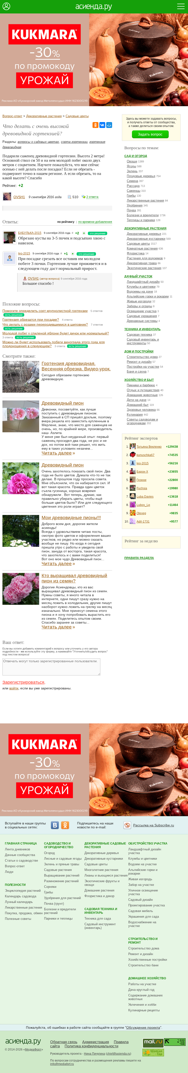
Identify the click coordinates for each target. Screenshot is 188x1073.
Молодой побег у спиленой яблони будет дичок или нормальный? (55, 333)
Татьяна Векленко (149, 446)
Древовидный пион (63, 403)
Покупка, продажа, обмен (24, 913)
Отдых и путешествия (143, 390)
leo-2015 (24, 253)
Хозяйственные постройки (147, 959)
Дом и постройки (138, 351)
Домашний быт (138, 405)
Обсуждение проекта (143, 1027)
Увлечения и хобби (142, 1004)
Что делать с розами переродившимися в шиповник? (45, 324)
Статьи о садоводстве (21, 860)
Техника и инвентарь (142, 329)
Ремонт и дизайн (139, 362)
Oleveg (141, 513)
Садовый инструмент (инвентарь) (100, 926)
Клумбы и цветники (141, 286)
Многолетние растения (101, 870)
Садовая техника (139, 334)
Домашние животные (142, 395)
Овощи (132, 161)
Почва (131, 210)
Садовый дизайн (140, 900)
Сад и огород (135, 156)
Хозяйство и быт (139, 380)
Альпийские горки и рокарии (148, 296)
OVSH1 (19, 197)
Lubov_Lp (143, 505)
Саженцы (133, 191)
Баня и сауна (136, 371)
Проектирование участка (146, 905)
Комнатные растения (142, 248)
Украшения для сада (143, 916)
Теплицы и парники (141, 220)
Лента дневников (17, 849)
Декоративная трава (142, 263)
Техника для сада (97, 918)
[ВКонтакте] (102, 125)
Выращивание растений (61, 875)
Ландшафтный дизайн (143, 282)
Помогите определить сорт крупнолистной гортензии (45, 311)
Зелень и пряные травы (61, 864)
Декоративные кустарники (146, 238)
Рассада (133, 186)
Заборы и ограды (139, 306)
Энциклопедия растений (23, 890)
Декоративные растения (44, 116)
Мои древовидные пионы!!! (71, 517)
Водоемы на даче (140, 291)
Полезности (15, 885)
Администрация (95, 1042)
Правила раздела (139, 558)
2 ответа (92, 197)
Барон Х (142, 471)
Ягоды (131, 166)
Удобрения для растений (62, 898)
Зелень (132, 171)
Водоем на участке (142, 864)
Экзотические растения (144, 268)
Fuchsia (142, 488)
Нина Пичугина (94, 1053)
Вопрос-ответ (12, 116)
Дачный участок (138, 276)
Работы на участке (142, 984)
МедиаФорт (33, 1049)
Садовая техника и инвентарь (100, 910)
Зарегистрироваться (23, 682)
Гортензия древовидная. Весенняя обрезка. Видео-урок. (76, 366)
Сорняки (50, 887)
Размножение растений (61, 881)
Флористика (135, 253)
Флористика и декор (99, 896)
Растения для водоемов (145, 258)
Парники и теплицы (58, 918)
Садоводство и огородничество (58, 845)
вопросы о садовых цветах (38, 142)
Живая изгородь (140, 879)
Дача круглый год (141, 990)
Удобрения (134, 205)
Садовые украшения (142, 316)
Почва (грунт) (54, 903)
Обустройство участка (147, 843)
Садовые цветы (77, 116)
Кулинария (135, 414)
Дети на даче (136, 400)
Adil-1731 (143, 521)
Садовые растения (58, 870)
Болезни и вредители (143, 215)
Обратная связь (63, 1042)
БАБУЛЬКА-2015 (29, 233)
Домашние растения (99, 890)
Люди (9, 872)
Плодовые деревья (141, 176)
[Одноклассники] (95, 125)
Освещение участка (141, 311)
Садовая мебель (140, 911)
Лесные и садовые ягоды (63, 858)
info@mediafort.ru (62, 1064)
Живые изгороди (139, 301)
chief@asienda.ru (118, 1053)
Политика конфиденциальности (91, 1046)
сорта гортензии (74, 142)
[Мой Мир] (109, 125)
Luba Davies (145, 496)
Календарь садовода (20, 896)
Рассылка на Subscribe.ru (153, 825)
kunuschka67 (145, 455)
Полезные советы (18, 919)
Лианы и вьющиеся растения (106, 875)
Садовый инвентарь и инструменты (143, 341)
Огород (49, 853)
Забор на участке (141, 885)
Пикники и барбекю (141, 385)
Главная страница (21, 843)
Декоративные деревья (144, 234)
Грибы (131, 195)
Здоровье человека (141, 409)
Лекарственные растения (145, 200)
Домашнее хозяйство (147, 978)
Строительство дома (142, 357)
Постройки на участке (143, 366)
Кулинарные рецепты (144, 1010)
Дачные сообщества (20, 855)
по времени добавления (95, 222)
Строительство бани (143, 965)
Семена (132, 181)
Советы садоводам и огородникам (142, 421)
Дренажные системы (142, 321)
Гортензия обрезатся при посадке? (30, 319)
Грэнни (141, 480)
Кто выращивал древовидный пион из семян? (74, 578)
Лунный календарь (19, 902)
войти (13, 688)
